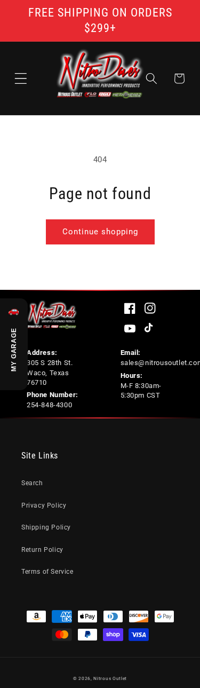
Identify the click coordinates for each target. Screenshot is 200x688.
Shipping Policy (46, 527)
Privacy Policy (43, 505)
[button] (21, 78)
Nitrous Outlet (110, 678)
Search (32, 483)
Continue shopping (100, 231)
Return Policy (42, 549)
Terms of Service (47, 571)
